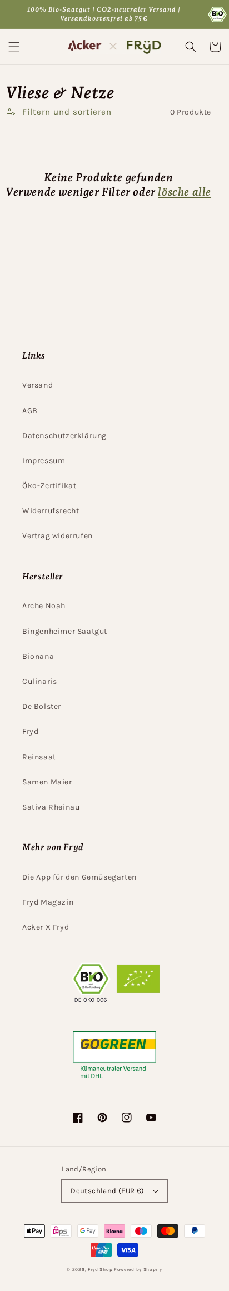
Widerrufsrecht (50, 510)
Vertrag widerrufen (57, 535)
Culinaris (39, 681)
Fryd (30, 731)
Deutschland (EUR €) (108, 1190)
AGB (30, 410)
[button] (14, 46)
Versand (37, 385)
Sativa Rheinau (50, 807)
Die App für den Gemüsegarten (79, 877)
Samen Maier (47, 782)
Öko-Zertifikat (49, 485)
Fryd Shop (100, 1269)
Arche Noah (44, 605)
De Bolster (41, 706)
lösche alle (184, 191)
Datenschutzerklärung (64, 435)
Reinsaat (39, 757)
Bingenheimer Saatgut (64, 631)
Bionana (38, 656)
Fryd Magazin (47, 902)
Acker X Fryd (45, 927)
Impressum (43, 460)
